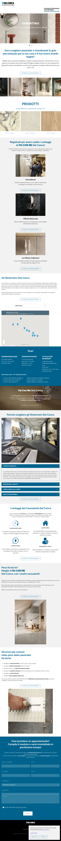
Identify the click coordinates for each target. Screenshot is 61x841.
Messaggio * (5, 790)
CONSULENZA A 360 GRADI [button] (11, 489)
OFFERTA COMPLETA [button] (9, 466)
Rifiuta (43, 837)
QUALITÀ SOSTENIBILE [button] (10, 494)
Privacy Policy (26, 829)
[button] (3, 87)
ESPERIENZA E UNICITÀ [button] (10, 484)
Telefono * (5, 771)
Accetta (34, 837)
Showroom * (5, 780)
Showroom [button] (18, 305)
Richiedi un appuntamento (30, 33)
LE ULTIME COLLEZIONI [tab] (31, 45)
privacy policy (22, 807)
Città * (33, 762)
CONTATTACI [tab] (29, 45)
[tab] (16, 98)
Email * (33, 771)
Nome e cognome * (7, 762)
